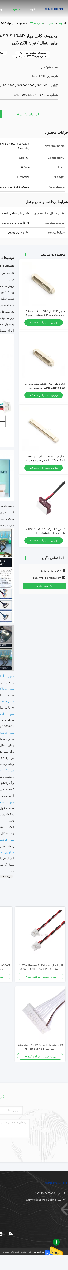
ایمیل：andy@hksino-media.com (44, 1199)
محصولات (16, 9)
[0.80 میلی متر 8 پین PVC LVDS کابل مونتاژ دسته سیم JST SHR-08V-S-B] (40, 1014)
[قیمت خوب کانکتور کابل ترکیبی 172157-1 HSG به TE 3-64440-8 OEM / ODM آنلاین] (43, 502)
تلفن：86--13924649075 (49, 1193)
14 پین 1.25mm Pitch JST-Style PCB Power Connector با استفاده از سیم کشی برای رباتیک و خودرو (43, 315)
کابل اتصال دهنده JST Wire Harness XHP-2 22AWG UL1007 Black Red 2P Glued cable (40, 967)
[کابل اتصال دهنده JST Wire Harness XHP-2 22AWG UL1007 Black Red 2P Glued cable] (40, 935)
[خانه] (54, 8)
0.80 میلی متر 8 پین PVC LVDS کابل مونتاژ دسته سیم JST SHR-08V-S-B (40, 1046)
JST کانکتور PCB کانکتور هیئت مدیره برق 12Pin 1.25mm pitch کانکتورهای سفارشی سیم (44, 387)
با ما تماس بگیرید (29, 114)
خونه (32, 9)
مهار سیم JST (35, 23)
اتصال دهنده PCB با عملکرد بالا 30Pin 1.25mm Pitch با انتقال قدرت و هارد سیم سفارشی (44, 460)
